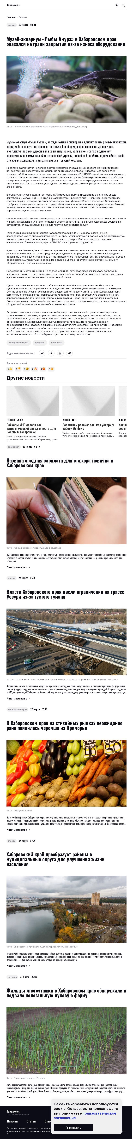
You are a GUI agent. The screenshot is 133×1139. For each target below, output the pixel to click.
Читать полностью (17, 567)
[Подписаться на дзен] (117, 5)
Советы (23, 17)
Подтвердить (73, 1128)
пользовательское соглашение (85, 1115)
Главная (10, 17)
